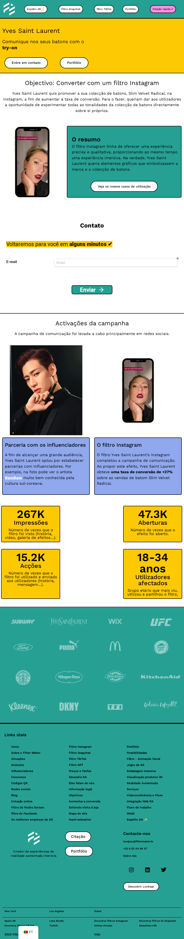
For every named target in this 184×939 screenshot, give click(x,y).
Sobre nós (129, 855)
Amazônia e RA (148, 925)
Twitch (53, 925)
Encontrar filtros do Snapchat (157, 920)
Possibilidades (137, 752)
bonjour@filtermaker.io (138, 841)
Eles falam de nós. (82, 783)
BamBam (13, 477)
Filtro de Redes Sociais (27, 807)
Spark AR (9, 920)
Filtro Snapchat (80, 752)
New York (10, 911)
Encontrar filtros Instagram (111, 920)
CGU (97, 934)
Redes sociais (21, 789)
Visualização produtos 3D (145, 777)
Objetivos (76, 795)
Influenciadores (22, 771)
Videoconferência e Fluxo (145, 795)
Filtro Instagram (80, 746)
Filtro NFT (76, 765)
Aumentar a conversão (85, 801)
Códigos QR (19, 783)
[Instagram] (131, 870)
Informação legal (80, 789)
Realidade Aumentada (142, 783)
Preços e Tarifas (80, 771)
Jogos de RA (136, 765)
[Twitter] (164, 870)
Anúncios (17, 765)
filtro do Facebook (24, 813)
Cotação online (22, 801)
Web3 (131, 813)
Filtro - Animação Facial (143, 759)
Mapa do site (78, 813)
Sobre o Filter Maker (25, 752)
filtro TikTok (77, 759)
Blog (14, 795)
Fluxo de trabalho (139, 807)
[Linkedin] (147, 870)
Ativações (18, 759)
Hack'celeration (80, 819)
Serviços (133, 789)
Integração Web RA (140, 801)
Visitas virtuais (103, 925)
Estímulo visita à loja (84, 807)
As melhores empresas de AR (32, 819)
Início (15, 746)
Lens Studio (56, 920)
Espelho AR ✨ (137, 819)
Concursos (18, 777)
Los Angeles (56, 911)
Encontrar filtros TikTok (19, 925)
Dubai (97, 911)
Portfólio (133, 746)
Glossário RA (78, 777)
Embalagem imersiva (141, 771)
